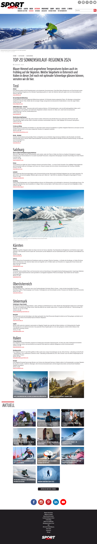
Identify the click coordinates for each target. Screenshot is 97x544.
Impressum (48, 530)
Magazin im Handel (49, 514)
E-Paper (69, 8)
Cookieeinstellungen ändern (48, 518)
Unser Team (48, 528)
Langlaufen (44, 11)
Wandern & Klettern (22, 11)
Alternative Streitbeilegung (48, 527)
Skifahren (31, 11)
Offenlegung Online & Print (48, 523)
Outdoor (37, 8)
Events (64, 8)
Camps (52, 8)
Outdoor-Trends (52, 11)
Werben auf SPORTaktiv (48, 521)
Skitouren (37, 11)
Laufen (26, 8)
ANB (48, 525)
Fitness (20, 8)
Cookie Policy (48, 520)
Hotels (58, 8)
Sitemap (48, 532)
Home (14, 56)
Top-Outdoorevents (62, 11)
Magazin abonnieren (48, 512)
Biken (31, 8)
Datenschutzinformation (48, 516)
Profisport (45, 8)
